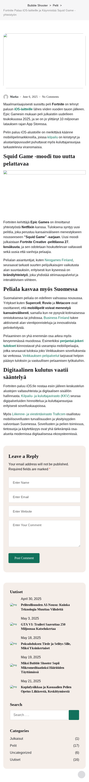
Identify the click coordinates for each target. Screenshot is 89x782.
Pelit (13, 745)
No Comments (50, 96)
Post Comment (24, 558)
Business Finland (56, 318)
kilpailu (52, 137)
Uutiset (15, 759)
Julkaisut (16, 738)
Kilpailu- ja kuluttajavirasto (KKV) (45, 396)
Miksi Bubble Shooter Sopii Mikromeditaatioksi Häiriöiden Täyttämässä (42, 667)
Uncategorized (20, 752)
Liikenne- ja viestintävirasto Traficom (38, 414)
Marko (14, 96)
